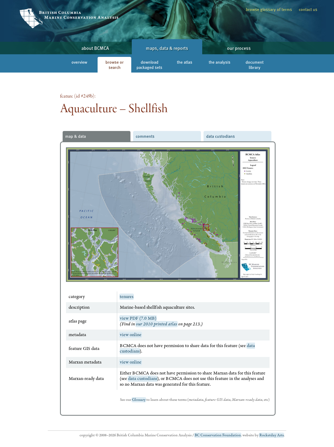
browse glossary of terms (269, 9)
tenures (126, 297)
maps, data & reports (167, 48)
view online (130, 335)
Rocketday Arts (271, 435)
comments (145, 136)
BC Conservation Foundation (218, 435)
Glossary (139, 399)
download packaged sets (149, 64)
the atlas (184, 62)
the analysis (219, 62)
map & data (75, 136)
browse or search (114, 64)
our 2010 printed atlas (156, 324)
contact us (308, 9)
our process (239, 48)
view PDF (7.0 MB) (138, 318)
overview (79, 62)
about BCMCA (95, 48)
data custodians (220, 136)
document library (255, 64)
